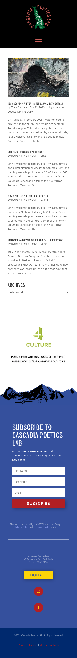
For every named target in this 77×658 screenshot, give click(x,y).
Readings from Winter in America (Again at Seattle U (36, 103)
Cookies (33, 645)
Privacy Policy (21, 527)
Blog (43, 155)
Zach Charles (19, 107)
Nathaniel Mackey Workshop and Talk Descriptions (35, 240)
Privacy (22, 645)
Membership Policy (49, 645)
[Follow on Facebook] (38, 607)
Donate (38, 575)
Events (45, 199)
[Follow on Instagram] (38, 591)
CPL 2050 (27, 111)
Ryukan (15, 155)
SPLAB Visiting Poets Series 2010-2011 (28, 196)
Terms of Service (41, 527)
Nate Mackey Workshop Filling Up (26, 152)
